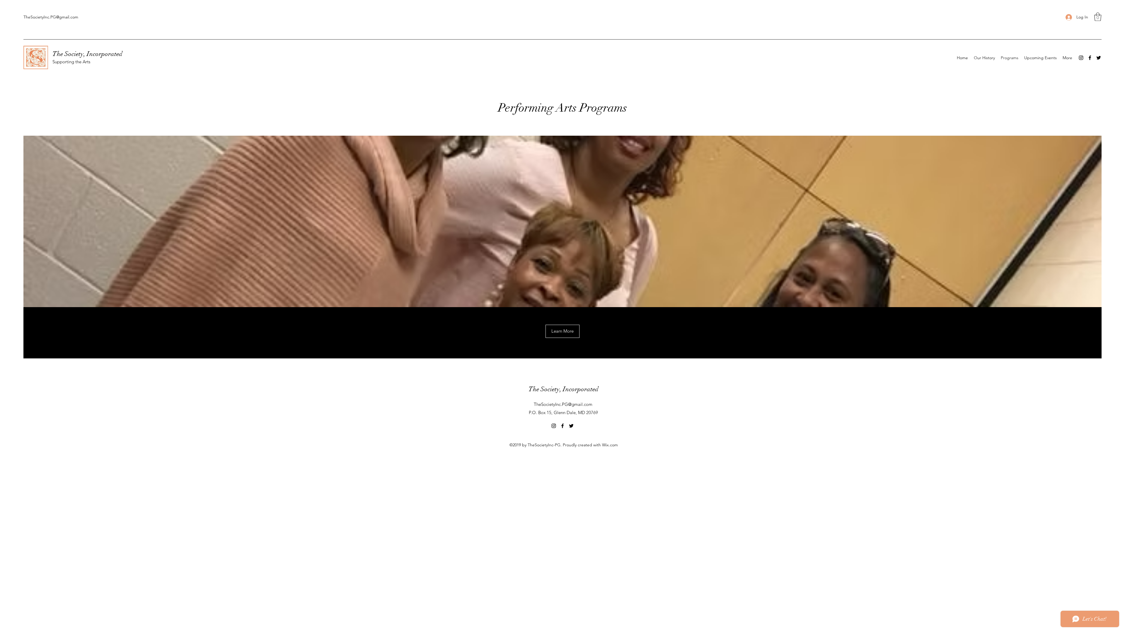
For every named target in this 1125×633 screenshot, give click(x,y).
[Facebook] (1090, 58)
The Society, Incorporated (87, 54)
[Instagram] (1081, 58)
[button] (1097, 17)
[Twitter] (1099, 58)
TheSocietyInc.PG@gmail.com (50, 17)
